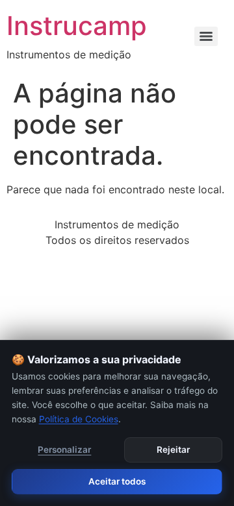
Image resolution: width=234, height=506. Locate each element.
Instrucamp (76, 26)
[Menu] (206, 36)
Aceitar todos (117, 481)
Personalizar (64, 449)
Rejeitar (173, 449)
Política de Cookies (78, 419)
